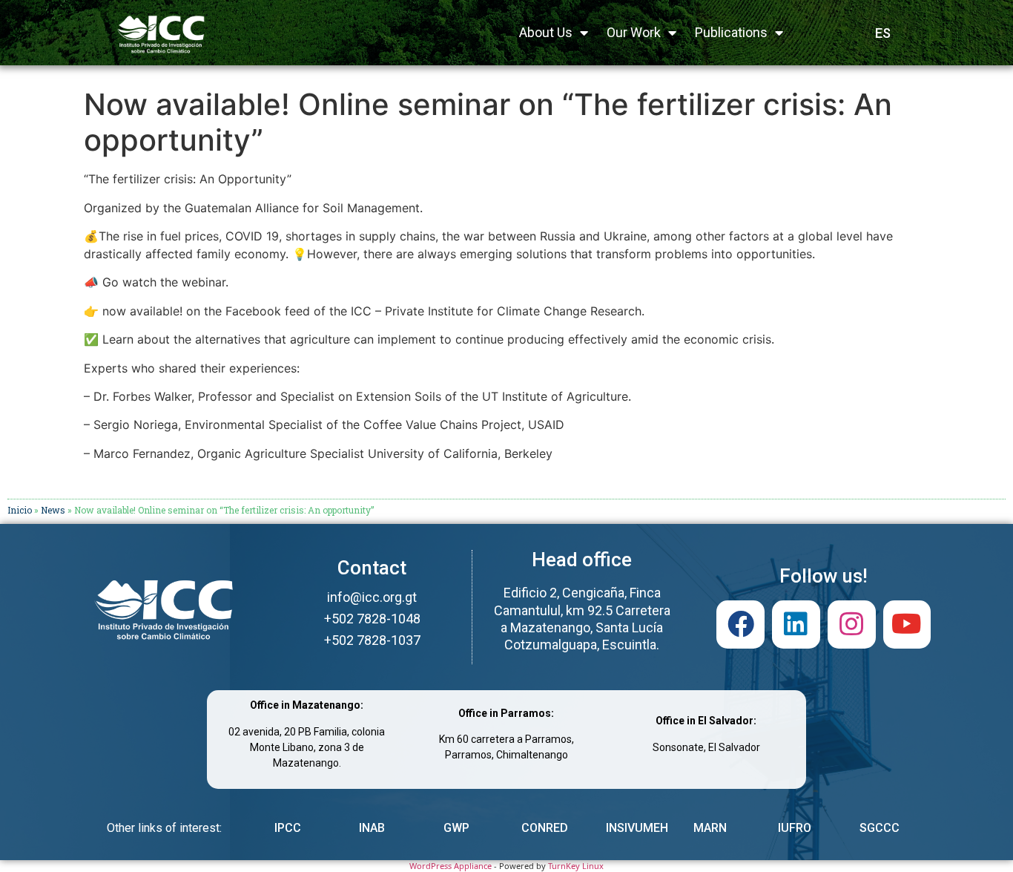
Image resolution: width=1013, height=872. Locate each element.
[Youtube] (907, 624)
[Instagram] (852, 624)
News (53, 510)
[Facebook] (740, 624)
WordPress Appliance (450, 865)
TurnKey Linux (576, 865)
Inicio (19, 510)
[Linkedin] (796, 624)
